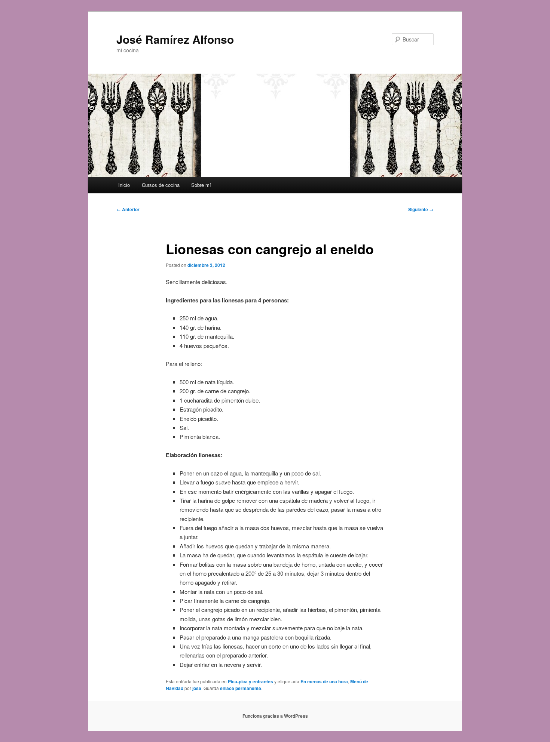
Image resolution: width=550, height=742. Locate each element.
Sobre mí (201, 184)
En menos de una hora (324, 681)
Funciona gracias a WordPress (275, 715)
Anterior (128, 209)
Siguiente (421, 209)
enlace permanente (240, 688)
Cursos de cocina (161, 184)
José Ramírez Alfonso (175, 39)
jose (196, 688)
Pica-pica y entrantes (250, 681)
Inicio (124, 184)
